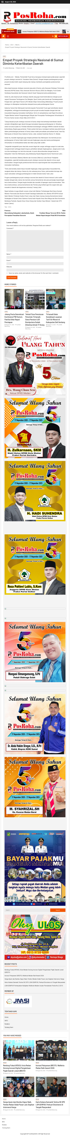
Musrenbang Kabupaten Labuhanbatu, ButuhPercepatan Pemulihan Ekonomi (19, 213)
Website (9, 267)
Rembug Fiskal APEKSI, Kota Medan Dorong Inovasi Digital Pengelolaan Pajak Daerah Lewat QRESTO (17, 1068)
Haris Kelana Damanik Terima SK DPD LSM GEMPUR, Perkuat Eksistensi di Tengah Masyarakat (35, 982)
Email (8, 260)
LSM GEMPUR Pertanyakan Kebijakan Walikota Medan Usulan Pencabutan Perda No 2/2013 (34, 986)
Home (6, 1017)
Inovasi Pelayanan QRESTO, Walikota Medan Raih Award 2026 (24, 976)
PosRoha (31, 1134)
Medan (4, 1062)
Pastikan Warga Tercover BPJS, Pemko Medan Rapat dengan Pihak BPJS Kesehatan (50, 213)
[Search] (53, 36)
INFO (6, 1021)
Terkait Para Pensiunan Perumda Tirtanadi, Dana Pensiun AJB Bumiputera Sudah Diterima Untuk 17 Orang (34, 319)
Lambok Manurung (9, 68)
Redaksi (7, 1024)
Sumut (4, 56)
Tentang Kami (9, 1027)
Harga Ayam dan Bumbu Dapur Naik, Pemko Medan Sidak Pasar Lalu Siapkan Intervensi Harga (34, 979)
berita (9, 207)
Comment (10, 228)
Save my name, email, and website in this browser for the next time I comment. (34, 273)
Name (8, 254)
